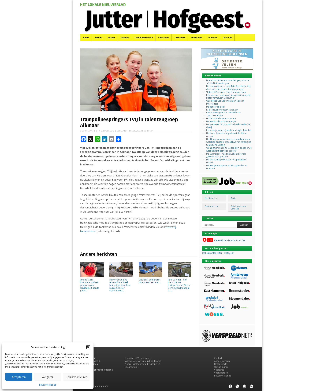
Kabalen (125, 37)
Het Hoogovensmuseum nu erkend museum (228, 139)
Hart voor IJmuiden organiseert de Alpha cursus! (226, 135)
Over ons (227, 37)
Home (86, 37)
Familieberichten (144, 37)
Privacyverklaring (47, 384)
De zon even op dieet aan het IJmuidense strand (226, 161)
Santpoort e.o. (145, 130)
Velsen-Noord (144, 358)
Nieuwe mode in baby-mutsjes (221, 121)
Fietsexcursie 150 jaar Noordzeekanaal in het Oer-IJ (228, 126)
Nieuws (98, 37)
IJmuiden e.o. (211, 198)
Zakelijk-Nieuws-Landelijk (238, 207)
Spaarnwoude (132, 366)
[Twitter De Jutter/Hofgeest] (237, 386)
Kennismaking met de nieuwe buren (223, 112)
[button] (88, 347)
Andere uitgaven (222, 361)
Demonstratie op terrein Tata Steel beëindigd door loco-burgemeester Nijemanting (120, 285)
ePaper (111, 37)
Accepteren (19, 377)
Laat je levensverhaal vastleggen (222, 109)
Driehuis (153, 363)
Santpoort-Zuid (140, 363)
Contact (218, 358)
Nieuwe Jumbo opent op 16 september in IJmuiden (226, 167)
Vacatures (163, 37)
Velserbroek (131, 361)
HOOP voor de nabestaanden (221, 118)
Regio (133, 130)
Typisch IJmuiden (214, 115)
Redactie (212, 37)
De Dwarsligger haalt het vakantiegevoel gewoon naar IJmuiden (226, 155)
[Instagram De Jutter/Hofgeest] (244, 386)
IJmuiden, (129, 358)
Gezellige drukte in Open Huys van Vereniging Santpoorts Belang (228, 143)
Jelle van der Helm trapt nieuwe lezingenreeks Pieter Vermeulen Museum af (179, 285)
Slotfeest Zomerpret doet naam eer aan (150, 281)
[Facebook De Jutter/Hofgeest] (230, 386)
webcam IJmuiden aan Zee (229, 240)
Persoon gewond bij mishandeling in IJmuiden (228, 130)
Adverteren (196, 37)
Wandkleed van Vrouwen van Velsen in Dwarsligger (225, 102)
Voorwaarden (221, 372)
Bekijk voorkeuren (76, 377)
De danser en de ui (215, 106)
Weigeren (48, 377)
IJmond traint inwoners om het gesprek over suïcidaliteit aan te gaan (89, 285)
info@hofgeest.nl (104, 369)
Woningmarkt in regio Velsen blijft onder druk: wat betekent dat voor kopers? (229, 149)
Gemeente (179, 37)
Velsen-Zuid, (144, 361)
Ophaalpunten (221, 366)
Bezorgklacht (220, 363)
